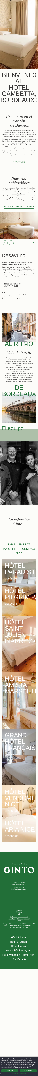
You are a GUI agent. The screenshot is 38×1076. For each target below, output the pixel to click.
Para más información (19, 1073)
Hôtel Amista (18, 946)
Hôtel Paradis (18, 959)
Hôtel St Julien (18, 941)
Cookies (19, 920)
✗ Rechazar (28, 1070)
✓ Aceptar (9, 1070)
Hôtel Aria (28, 954)
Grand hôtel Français (18, 950)
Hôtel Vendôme (11, 954)
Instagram (19, 910)
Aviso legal (12, 919)
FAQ (19, 914)
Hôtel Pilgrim (18, 937)
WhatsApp (19, 912)
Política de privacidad (23, 919)
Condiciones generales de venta (19, 917)
